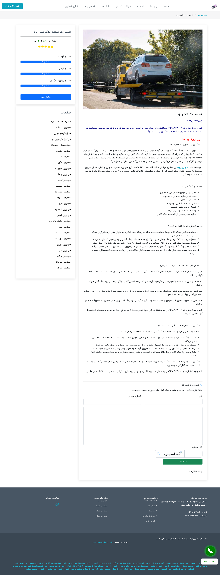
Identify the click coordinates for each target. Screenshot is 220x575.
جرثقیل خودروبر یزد (61, 139)
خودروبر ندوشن (63, 127)
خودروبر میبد (102, 506)
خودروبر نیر (103, 501)
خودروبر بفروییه (63, 168)
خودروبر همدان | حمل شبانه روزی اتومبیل (129, 569)
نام (200, 396)
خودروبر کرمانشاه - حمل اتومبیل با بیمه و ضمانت (167, 569)
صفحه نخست (149, 501)
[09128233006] (210, 551)
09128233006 (12, 6)
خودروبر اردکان (63, 151)
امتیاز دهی (45, 97)
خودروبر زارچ (65, 203)
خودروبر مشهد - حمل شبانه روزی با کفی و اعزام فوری (140, 566)
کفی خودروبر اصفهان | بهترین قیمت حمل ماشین (95, 563)
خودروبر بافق (64, 162)
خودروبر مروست (63, 232)
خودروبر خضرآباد (63, 192)
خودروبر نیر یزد (63, 262)
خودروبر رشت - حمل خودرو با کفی (59, 563)
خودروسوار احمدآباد (61, 145)
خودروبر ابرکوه (64, 256)
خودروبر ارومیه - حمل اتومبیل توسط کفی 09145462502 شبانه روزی (89, 566)
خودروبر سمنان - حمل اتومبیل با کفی (179, 566)
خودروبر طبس (64, 215)
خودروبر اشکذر (63, 156)
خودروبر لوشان (172, 563)
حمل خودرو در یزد (62, 133)
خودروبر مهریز (64, 244)
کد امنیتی (197, 447)
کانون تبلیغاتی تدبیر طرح (103, 542)
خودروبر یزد (202, 15)
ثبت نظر (183, 462)
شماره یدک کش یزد (61, 121)
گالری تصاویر (71, 6)
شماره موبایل (134, 396)
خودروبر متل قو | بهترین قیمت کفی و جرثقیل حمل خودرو (140, 563)
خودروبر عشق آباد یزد (60, 221)
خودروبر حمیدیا (63, 186)
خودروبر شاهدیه (63, 209)
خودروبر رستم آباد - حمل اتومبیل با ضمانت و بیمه (91, 569)
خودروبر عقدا (64, 227)
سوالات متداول (123, 6)
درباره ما (154, 6)
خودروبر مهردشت (62, 238)
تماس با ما (89, 6)
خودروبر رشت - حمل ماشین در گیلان (54, 569)
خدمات (140, 6)
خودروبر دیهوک (63, 197)
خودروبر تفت (64, 180)
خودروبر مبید (64, 250)
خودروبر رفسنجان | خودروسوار (192, 563)
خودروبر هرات (64, 268)
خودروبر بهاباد (64, 174)
